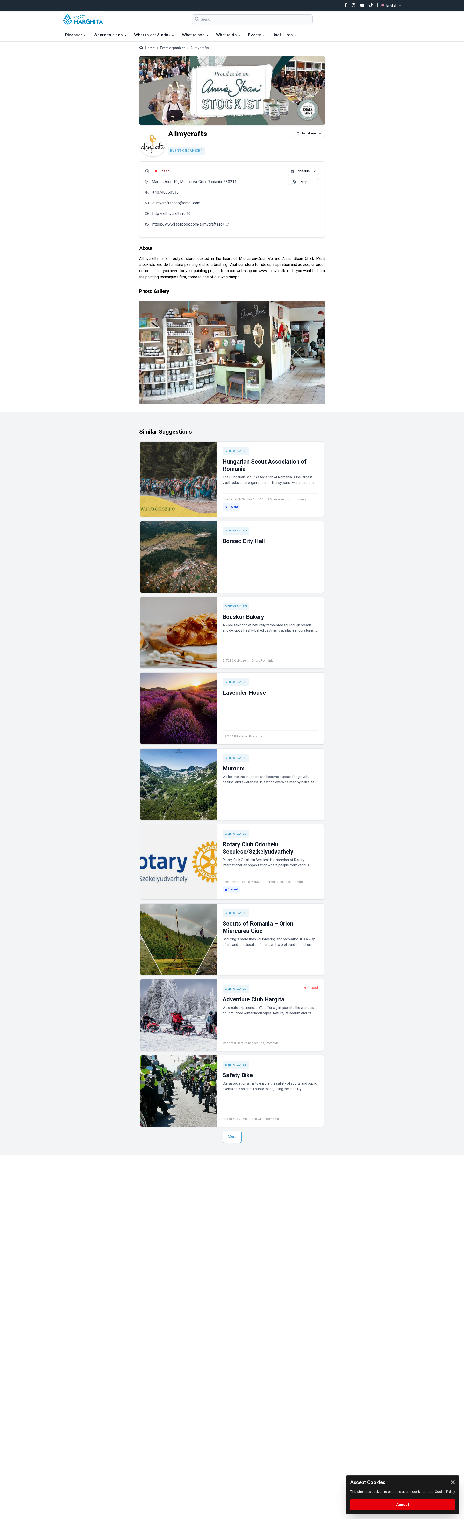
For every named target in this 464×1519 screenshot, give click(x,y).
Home (150, 48)
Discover (74, 34)
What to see (194, 34)
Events (255, 34)
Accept (402, 1504)
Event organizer (172, 48)
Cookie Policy (445, 1492)
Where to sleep (109, 34)
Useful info (283, 34)
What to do (227, 34)
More (232, 1136)
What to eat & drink (153, 34)
